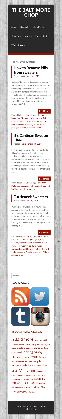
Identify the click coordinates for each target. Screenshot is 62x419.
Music (26, 379)
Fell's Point (15, 361)
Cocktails (29, 348)
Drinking (27, 352)
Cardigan (25, 186)
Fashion (14, 121)
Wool (38, 127)
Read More (44, 111)
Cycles (36, 239)
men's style (30, 124)
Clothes (24, 118)
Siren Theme (31, 409)
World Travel (18, 45)
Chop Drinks (39, 27)
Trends (29, 252)
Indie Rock (27, 365)
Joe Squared (38, 365)
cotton (39, 118)
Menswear (40, 124)
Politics (15, 382)
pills (19, 127)
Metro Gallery (36, 375)
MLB (44, 375)
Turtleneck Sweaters (31, 197)
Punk (21, 383)
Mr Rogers (16, 189)
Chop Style (16, 239)
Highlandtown (16, 365)
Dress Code (25, 115)
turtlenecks (37, 252)
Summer (21, 391)
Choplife (16, 36)
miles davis (31, 246)
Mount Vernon (17, 379)
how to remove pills (27, 121)
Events (28, 36)
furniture (28, 361)
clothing (32, 118)
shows (26, 387)
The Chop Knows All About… (27, 331)
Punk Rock (29, 382)
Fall (44, 118)
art (12, 340)
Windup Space (31, 392)
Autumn (42, 115)
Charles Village (30, 344)
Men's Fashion (17, 124)
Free (22, 361)
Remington (40, 383)
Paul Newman (28, 249)
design (46, 348)
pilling (14, 127)
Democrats (38, 348)
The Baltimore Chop (31, 12)
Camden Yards (17, 345)
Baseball (25, 27)
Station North (39, 387)
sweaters (31, 127)
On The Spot (41, 36)
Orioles (33, 379)
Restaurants (16, 387)
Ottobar (41, 379)
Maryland (41, 121)
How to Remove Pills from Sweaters (31, 70)
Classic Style (27, 239)
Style (24, 127)
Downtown (16, 352)
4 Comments (17, 255)
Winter (46, 252)
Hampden (37, 361)
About (14, 27)
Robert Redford (42, 249)
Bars (36, 340)
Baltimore (15, 118)
